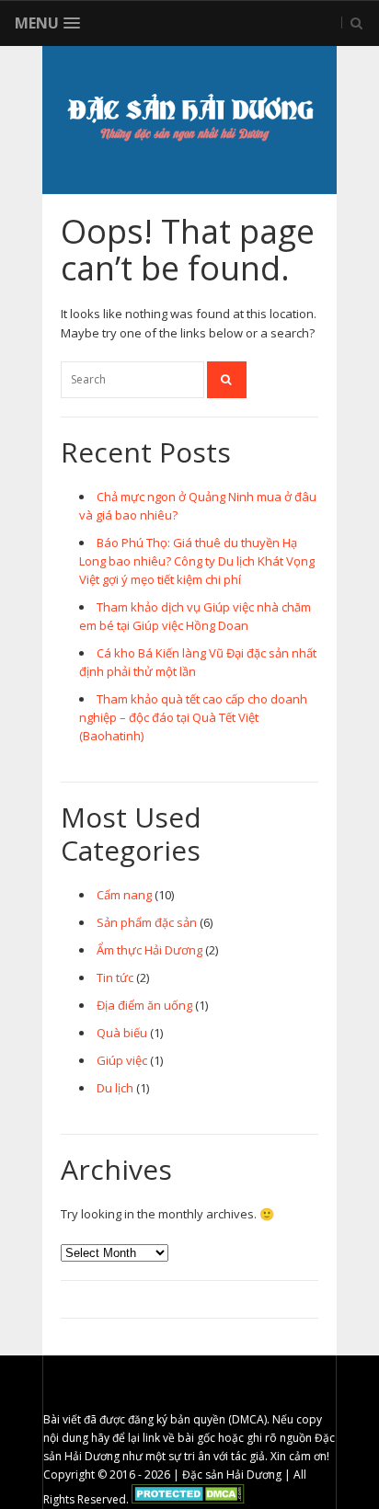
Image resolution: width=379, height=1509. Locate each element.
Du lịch (115, 1088)
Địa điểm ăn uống (144, 1005)
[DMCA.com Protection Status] (188, 1499)
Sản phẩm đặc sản (147, 922)
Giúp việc (122, 1060)
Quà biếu (122, 1032)
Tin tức (115, 977)
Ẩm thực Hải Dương (149, 950)
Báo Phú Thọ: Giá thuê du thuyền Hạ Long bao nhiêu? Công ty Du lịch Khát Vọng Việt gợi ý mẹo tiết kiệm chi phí (197, 561)
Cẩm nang (124, 894)
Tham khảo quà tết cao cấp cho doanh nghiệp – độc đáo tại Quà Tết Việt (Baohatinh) (193, 717)
